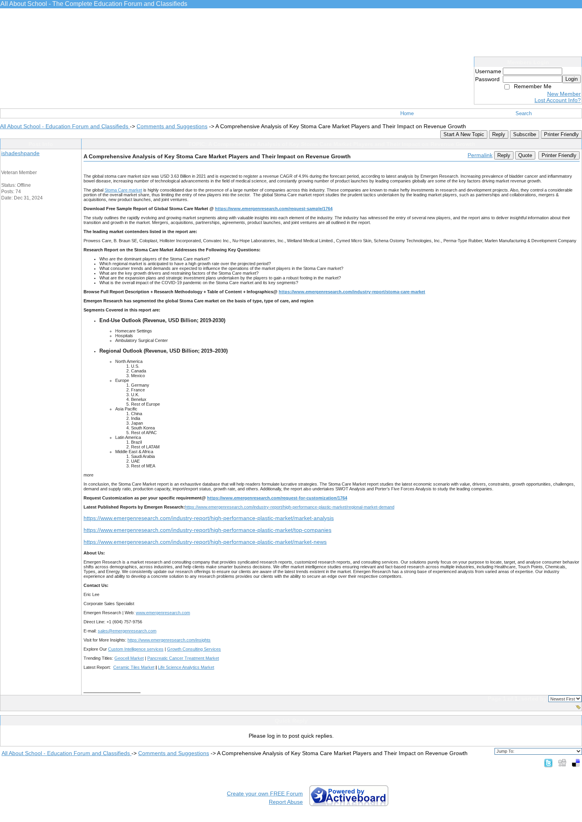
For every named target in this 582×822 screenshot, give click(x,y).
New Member (564, 94)
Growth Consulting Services (194, 649)
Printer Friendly (561, 134)
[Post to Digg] (562, 762)
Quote (525, 155)
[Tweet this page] (548, 762)
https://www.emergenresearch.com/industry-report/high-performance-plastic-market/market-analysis (209, 518)
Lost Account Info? (557, 100)
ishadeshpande (20, 153)
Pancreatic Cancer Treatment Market (183, 658)
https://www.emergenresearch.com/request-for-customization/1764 (277, 497)
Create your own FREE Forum (265, 793)
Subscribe (524, 134)
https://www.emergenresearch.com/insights (169, 640)
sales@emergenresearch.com (127, 630)
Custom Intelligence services (136, 649)
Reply (498, 134)
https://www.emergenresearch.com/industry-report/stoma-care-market (352, 291)
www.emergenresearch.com (163, 612)
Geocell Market (129, 658)
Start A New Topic (463, 134)
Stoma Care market (123, 190)
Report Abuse (286, 802)
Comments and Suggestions (172, 126)
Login (571, 79)
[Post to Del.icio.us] (576, 762)
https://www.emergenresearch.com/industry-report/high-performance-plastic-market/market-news (205, 542)
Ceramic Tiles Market (133, 667)
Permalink (480, 155)
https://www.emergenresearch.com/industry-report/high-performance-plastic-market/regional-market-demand (289, 507)
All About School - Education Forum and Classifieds (65, 126)
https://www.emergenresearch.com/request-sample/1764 (274, 208)
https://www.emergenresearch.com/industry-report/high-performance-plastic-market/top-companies (207, 530)
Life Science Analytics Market (186, 667)
